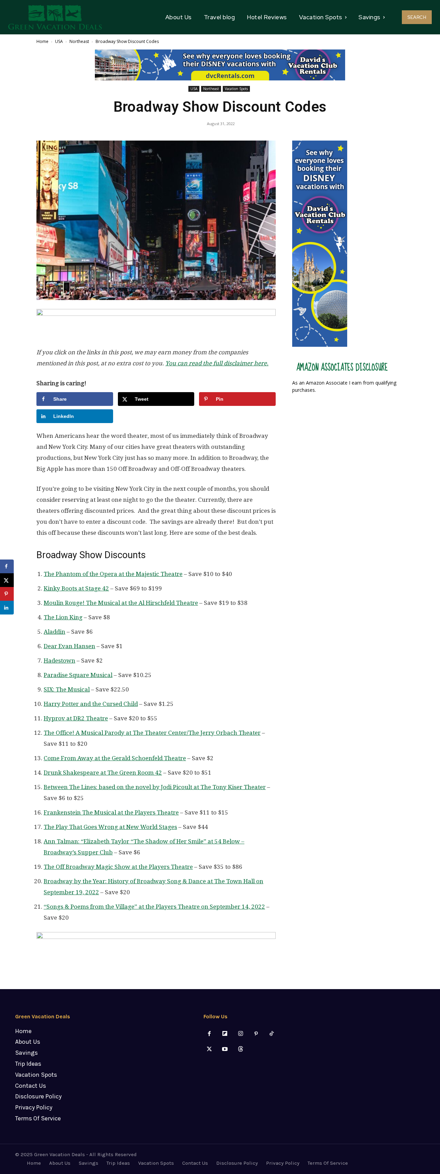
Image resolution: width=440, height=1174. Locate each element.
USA (59, 41)
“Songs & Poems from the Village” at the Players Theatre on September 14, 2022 (154, 906)
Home (42, 41)
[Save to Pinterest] (7, 594)
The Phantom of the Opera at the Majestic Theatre (113, 574)
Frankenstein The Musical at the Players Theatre (111, 812)
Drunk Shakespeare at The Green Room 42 (103, 772)
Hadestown (59, 660)
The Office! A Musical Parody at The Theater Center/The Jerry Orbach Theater (152, 732)
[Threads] (240, 1049)
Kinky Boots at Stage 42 (76, 588)
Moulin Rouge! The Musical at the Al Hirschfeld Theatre (121, 602)
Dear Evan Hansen (69, 646)
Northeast (79, 41)
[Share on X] (7, 580)
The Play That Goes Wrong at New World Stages (110, 826)
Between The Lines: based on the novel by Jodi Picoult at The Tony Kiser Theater (155, 787)
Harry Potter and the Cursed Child (91, 703)
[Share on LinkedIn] (7, 607)
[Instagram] (240, 1034)
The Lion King (63, 617)
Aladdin (54, 631)
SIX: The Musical (67, 689)
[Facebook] (210, 1034)
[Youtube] (225, 1049)
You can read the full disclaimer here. (216, 363)
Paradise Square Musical (78, 675)
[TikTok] (271, 1034)
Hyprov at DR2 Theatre (76, 718)
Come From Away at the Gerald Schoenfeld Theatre (115, 758)
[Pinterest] (256, 1034)
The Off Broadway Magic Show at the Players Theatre (118, 866)
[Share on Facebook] (7, 566)
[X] (210, 1049)
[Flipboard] (225, 1034)
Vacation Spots (236, 88)
